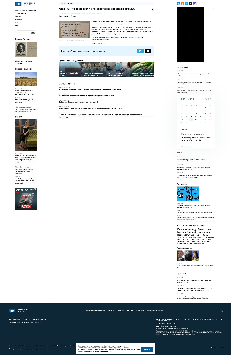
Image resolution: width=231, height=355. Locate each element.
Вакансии (111, 310)
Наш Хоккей (182, 67)
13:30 (182, 156)
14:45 (20, 88)
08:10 (181, 277)
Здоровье (70, 3)
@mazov (32, 322)
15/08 (178, 215)
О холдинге (140, 310)
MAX (39, 322)
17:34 (20, 60)
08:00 (182, 285)
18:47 (182, 164)
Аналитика (18, 19)
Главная (62, 3)
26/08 (178, 70)
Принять (147, 349)
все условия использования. (131, 349)
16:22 (181, 215)
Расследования (184, 248)
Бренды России (22, 39)
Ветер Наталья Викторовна (192, 236)
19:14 (20, 176)
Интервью (18, 16)
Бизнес (18, 117)
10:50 (20, 97)
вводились (134, 37)
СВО (16, 22)
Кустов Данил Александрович (194, 239)
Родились (184, 129)
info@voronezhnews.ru (182, 328)
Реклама (130, 310)
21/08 (16, 176)
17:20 (181, 172)
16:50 (20, 153)
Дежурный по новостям (155, 310)
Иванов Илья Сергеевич (189, 234)
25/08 (16, 60)
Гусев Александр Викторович (194, 229)
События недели (20, 13)
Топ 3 (179, 152)
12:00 (181, 210)
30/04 (178, 293)
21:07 (20, 166)
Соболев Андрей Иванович (199, 243)
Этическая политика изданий (95, 310)
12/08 (178, 264)
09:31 (182, 70)
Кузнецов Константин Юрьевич (185, 243)
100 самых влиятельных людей (25, 10)
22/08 (16, 166)
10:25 (20, 106)
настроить (88, 351)
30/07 (178, 285)
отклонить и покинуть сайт (104, 351)
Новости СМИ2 (64, 117)
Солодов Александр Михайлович (201, 241)
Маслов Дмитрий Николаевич (193, 232)
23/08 (178, 156)
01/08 (178, 277)
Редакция (120, 310)
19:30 (182, 293)
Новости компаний (24, 69)
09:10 (181, 264)
